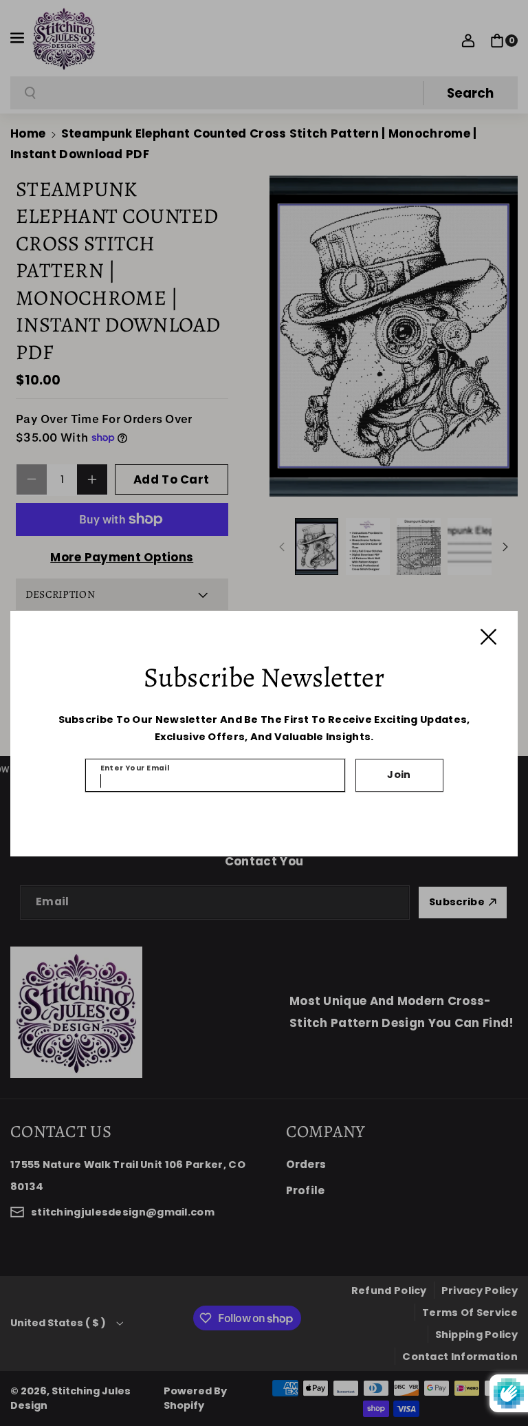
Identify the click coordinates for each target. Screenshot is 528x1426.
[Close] (488, 636)
